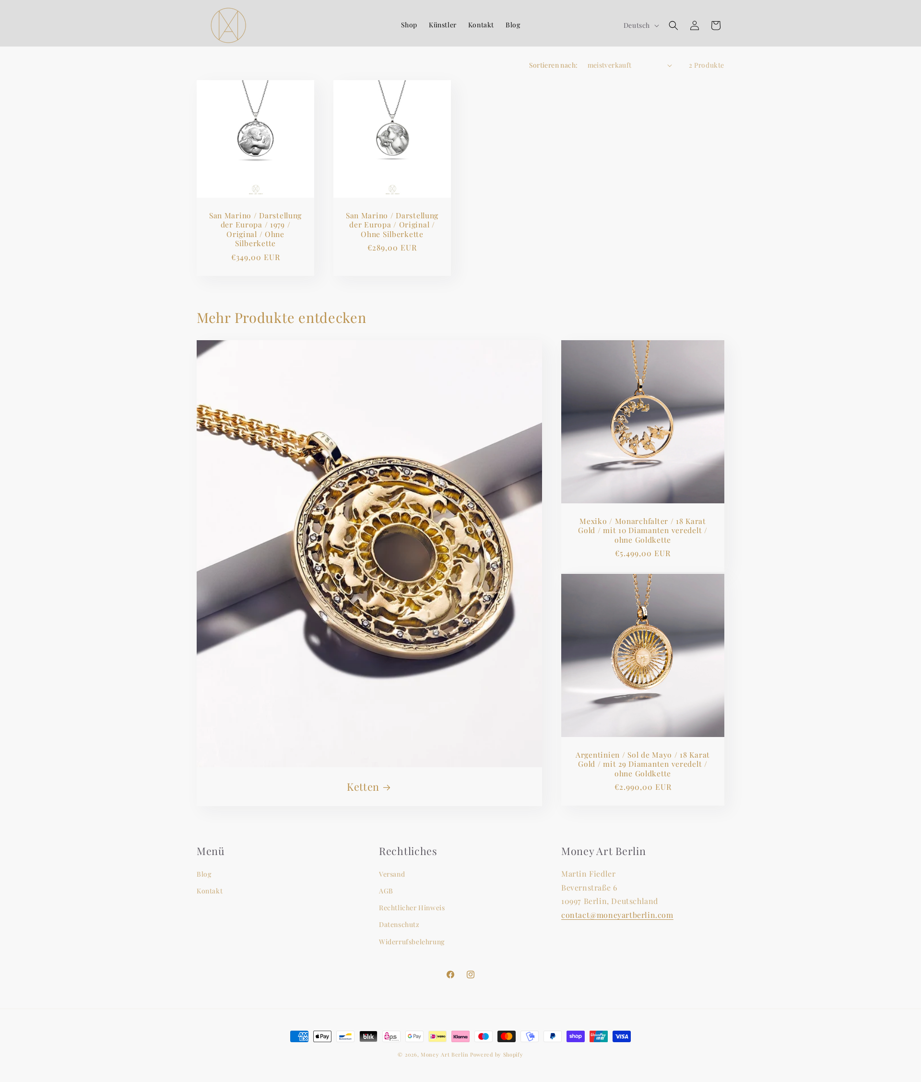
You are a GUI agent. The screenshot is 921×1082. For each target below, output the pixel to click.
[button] (673, 25)
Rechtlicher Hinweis (412, 907)
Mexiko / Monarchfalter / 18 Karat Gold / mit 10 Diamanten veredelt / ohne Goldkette (642, 530)
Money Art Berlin (444, 1054)
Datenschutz (399, 924)
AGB (386, 890)
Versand (392, 874)
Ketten (363, 786)
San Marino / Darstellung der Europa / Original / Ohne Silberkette (392, 224)
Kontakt (210, 890)
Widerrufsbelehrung (412, 941)
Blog (204, 874)
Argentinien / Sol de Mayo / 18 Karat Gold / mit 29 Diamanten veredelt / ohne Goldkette (643, 764)
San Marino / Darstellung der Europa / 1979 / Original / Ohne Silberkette (255, 229)
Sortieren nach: (553, 65)
